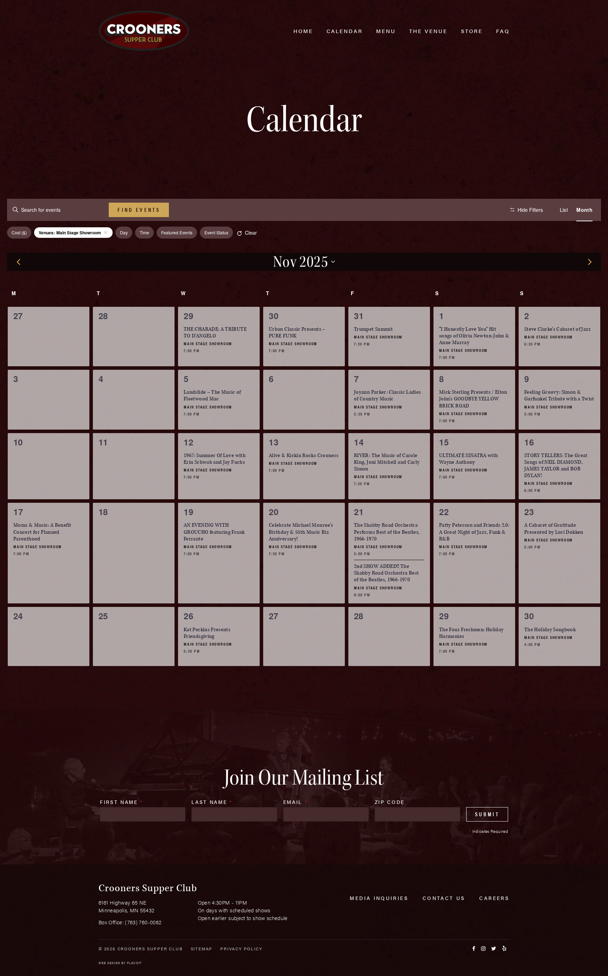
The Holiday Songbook (550, 629)
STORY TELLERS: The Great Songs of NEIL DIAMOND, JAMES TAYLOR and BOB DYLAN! (556, 465)
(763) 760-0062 (143, 922)
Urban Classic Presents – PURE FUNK (297, 332)
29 (188, 316)
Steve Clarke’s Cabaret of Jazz (557, 329)
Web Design (109, 963)
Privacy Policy (241, 948)
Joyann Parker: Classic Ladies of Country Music (387, 395)
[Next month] (589, 262)
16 (529, 442)
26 (188, 616)
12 (188, 442)
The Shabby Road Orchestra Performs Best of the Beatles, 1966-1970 (386, 532)
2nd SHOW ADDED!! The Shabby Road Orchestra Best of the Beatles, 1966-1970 (386, 573)
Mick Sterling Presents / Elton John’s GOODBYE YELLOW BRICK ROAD (473, 399)
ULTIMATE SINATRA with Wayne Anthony (468, 458)
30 (273, 316)
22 (444, 512)
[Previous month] (18, 262)
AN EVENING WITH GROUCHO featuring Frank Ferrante (214, 532)
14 (358, 442)
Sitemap (202, 948)
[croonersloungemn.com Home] (144, 31)
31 (358, 316)
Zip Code (390, 801)
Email (295, 801)
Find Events (139, 209)
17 (18, 512)
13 (273, 442)
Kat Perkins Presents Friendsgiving (207, 633)
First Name (121, 801)
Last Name (211, 801)
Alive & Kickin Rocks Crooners (303, 455)
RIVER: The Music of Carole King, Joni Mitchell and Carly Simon (386, 462)
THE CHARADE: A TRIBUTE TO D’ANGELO (215, 332)
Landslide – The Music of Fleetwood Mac (212, 395)
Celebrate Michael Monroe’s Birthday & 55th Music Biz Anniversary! (301, 532)
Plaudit (134, 963)
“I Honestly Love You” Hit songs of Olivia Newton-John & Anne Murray (474, 336)
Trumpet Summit (373, 329)
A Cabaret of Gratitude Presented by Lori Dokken (553, 528)
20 (273, 512)
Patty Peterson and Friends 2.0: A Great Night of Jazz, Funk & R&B (474, 532)
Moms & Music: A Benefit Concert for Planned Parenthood (42, 532)
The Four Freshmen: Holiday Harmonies (471, 633)
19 (188, 512)
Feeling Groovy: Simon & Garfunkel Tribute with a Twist (559, 395)
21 (358, 512)
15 (444, 442)
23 (529, 512)
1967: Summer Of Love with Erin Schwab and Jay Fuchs (215, 458)
